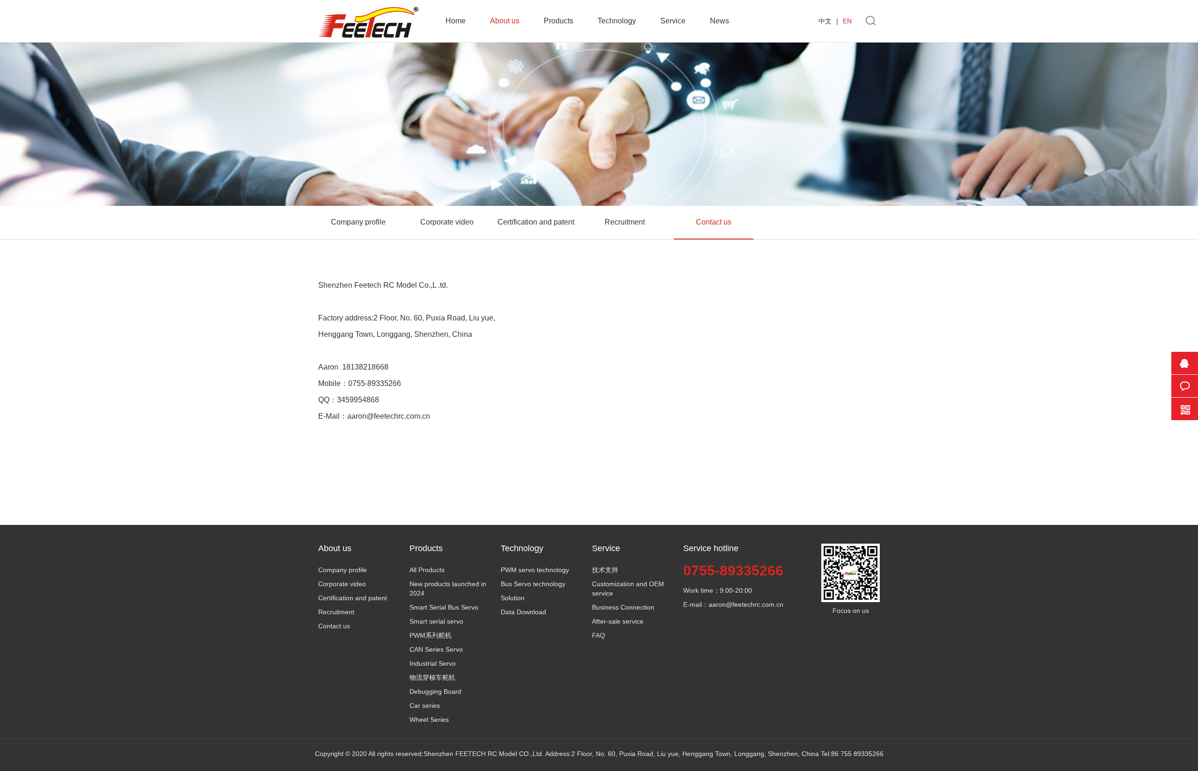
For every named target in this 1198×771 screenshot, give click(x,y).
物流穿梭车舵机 (432, 677)
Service (673, 21)
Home (456, 21)
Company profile (358, 222)
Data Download (523, 612)
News (719, 21)
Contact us (713, 222)
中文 (825, 21)
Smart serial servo (436, 621)
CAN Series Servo (436, 649)
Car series (424, 705)
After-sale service (617, 621)
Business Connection (623, 607)
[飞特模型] (368, 8)
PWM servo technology (535, 570)
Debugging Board (435, 691)
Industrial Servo (432, 663)
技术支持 (605, 570)
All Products (427, 570)
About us (504, 21)
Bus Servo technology (533, 584)
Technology (617, 21)
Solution (513, 598)
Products (558, 21)
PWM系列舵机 (430, 635)
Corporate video (447, 222)
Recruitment (625, 222)
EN (847, 21)
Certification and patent (535, 222)
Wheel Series (429, 719)
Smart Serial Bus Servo (443, 607)
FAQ (598, 635)
